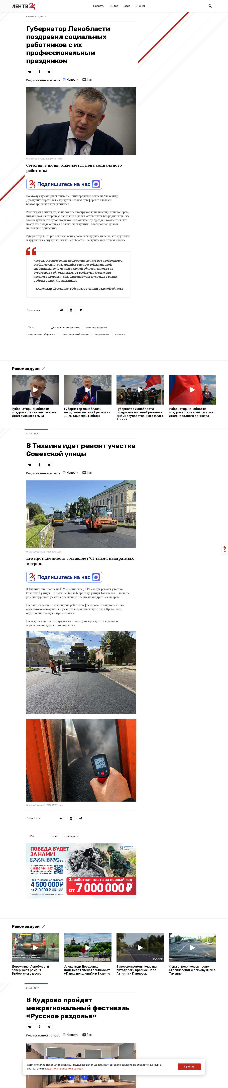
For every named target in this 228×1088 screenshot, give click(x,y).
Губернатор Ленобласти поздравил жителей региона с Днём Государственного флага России (140, 414)
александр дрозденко (96, 327)
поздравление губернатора (41, 334)
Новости (98, 6)
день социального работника (65, 327)
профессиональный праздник (75, 334)
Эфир (127, 6)
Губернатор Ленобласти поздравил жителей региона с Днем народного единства (192, 412)
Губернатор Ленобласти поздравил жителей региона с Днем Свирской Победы (87, 412)
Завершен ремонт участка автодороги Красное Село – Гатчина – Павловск (138, 970)
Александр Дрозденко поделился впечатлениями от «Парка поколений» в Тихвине (87, 970)
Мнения (141, 6)
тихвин (54, 836)
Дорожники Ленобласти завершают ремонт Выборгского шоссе (30, 970)
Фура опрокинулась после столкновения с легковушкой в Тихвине (192, 970)
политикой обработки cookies (64, 1068)
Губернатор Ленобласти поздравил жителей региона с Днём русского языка (35, 412)
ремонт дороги (71, 836)
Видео (114, 6)
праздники (120, 334)
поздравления (102, 334)
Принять (189, 1066)
